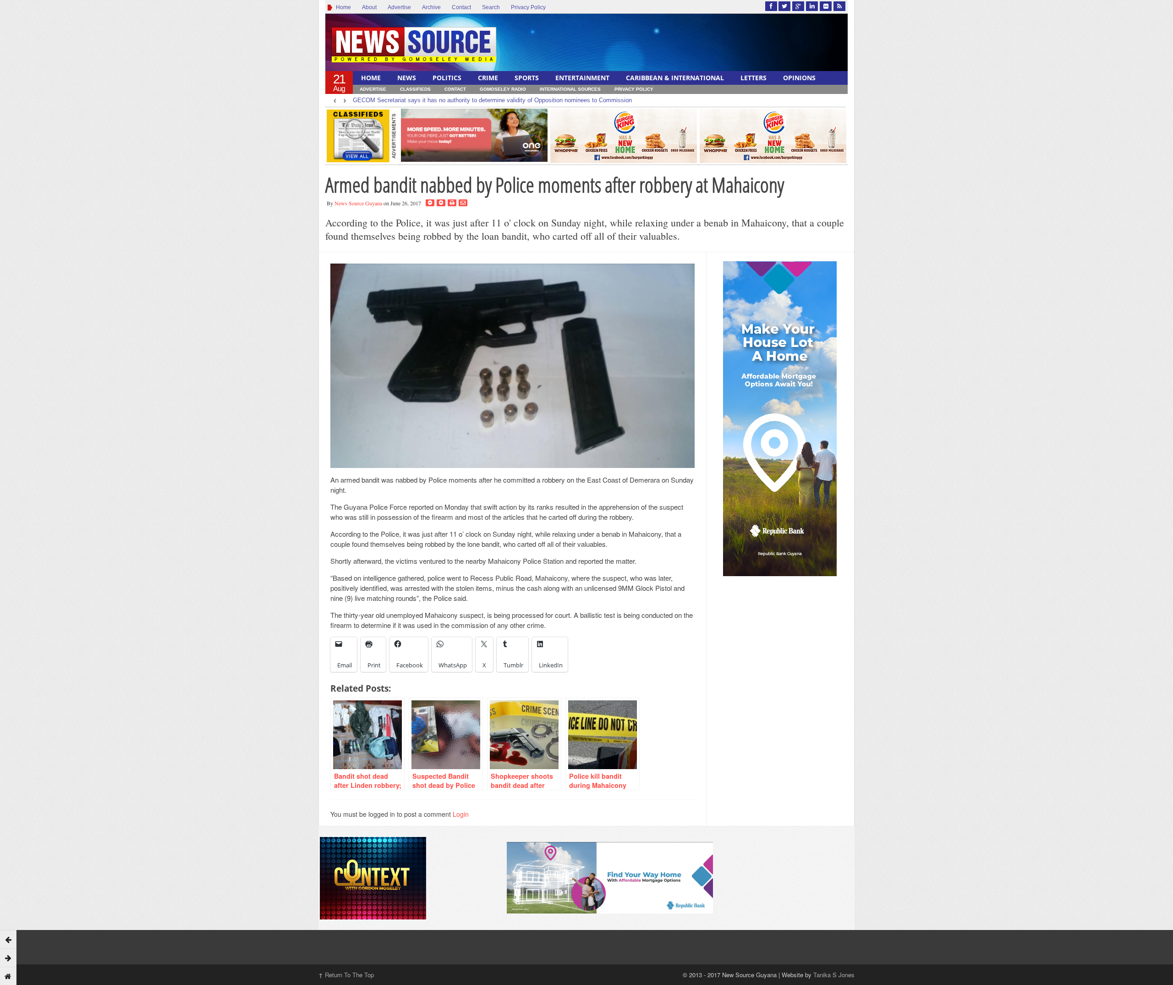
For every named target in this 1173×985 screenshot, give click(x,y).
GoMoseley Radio (503, 89)
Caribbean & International (675, 77)
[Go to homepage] (8, 976)
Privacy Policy (528, 7)
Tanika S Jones (834, 974)
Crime (488, 77)
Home (342, 7)
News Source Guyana (358, 203)
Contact (461, 7)
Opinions (799, 77)
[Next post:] (8, 957)
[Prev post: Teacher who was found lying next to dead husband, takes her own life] (8, 939)
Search (491, 7)
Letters (753, 77)
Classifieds (415, 89)
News (406, 77)
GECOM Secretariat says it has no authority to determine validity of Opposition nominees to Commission (492, 100)
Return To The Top (346, 974)
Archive (431, 7)
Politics (447, 77)
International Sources (570, 89)
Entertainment (582, 77)
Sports (527, 77)
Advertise (399, 7)
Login (461, 814)
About (369, 7)
